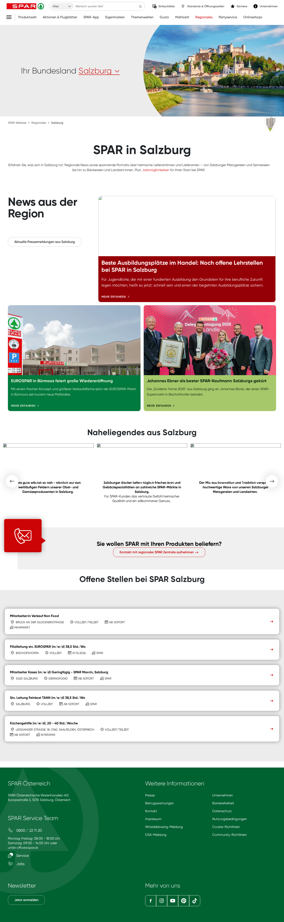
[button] (12, 481)
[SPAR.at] (25, 6)
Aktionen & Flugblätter (60, 17)
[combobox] (62, 6)
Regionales (203, 17)
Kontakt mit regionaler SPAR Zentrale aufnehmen (157, 552)
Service (22, 855)
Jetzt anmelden (26, 900)
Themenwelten (142, 17)
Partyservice (228, 17)
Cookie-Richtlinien (226, 827)
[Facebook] (150, 900)
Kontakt (151, 811)
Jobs (20, 864)
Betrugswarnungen (159, 803)
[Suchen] (140, 6)
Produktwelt (27, 17)
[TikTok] (194, 900)
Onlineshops (252, 17)
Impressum (153, 819)
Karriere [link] (242, 6)
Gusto (164, 17)
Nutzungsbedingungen (229, 819)
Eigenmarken (115, 17)
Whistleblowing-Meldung (164, 827)
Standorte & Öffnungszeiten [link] (205, 6)
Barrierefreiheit (223, 803)
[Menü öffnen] (10, 17)
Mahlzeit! (182, 17)
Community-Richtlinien (229, 835)
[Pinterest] (183, 900)
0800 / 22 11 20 (28, 830)
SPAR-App (91, 17)
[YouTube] (172, 900)
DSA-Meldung (155, 835)
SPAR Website (17, 122)
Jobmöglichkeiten (155, 170)
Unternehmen (222, 795)
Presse (150, 795)
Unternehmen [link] (269, 6)
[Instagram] (161, 900)
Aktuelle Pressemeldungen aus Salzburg (44, 242)
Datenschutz (222, 811)
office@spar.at (27, 848)
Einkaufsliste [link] (167, 6)
